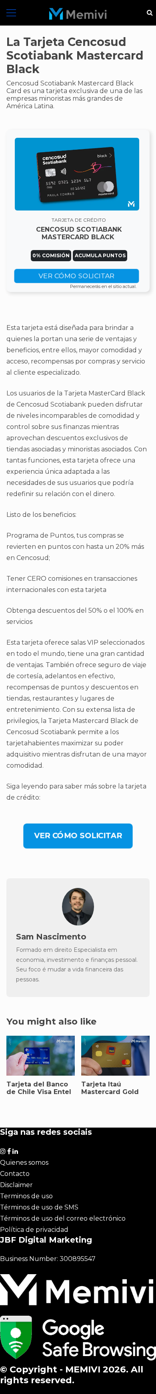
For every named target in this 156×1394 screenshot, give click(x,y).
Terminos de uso (26, 1196)
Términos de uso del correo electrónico (63, 1218)
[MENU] (11, 13)
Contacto (15, 1174)
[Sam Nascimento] (78, 923)
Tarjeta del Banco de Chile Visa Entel (38, 1088)
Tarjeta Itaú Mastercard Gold (110, 1088)
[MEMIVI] (78, 14)
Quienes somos (24, 1162)
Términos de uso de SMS (39, 1207)
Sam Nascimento (51, 936)
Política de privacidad (34, 1229)
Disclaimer (16, 1185)
